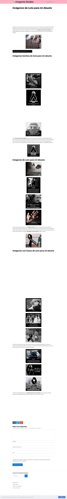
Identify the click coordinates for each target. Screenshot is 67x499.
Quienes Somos (15, 484)
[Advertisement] (33, 18)
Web (13, 452)
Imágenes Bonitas (49, 1)
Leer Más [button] (31, 497)
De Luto (14, 5)
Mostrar (29, 51)
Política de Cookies (16, 487)
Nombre (14, 441)
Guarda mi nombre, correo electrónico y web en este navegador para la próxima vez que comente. (31, 460)
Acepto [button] (62, 497)
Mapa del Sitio (15, 482)
